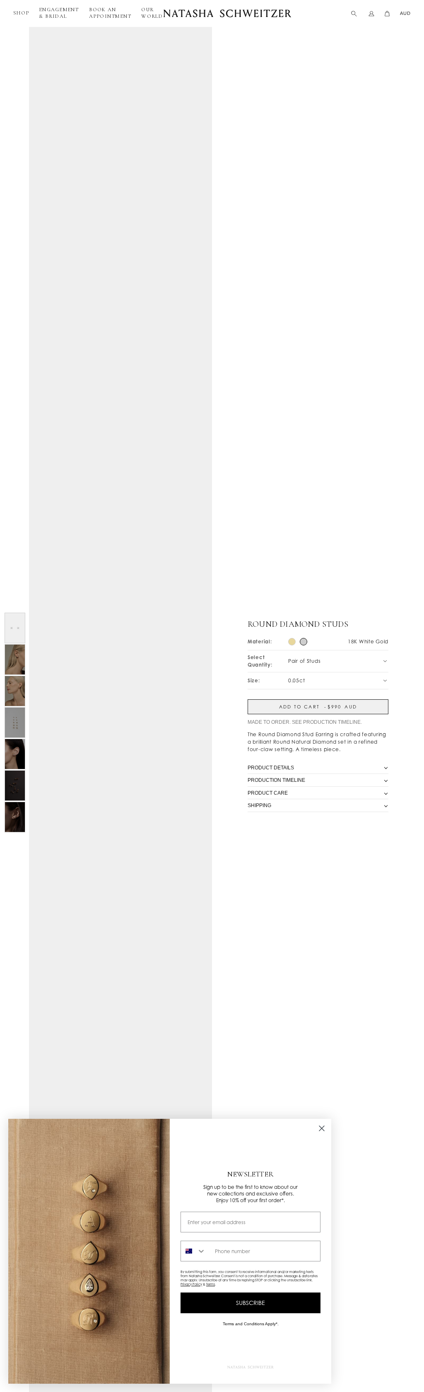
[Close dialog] (322, 1128)
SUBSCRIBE (250, 1302)
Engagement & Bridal (59, 12)
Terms (210, 1284)
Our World (152, 12)
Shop (21, 13)
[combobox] (196, 1251)
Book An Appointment (110, 12)
